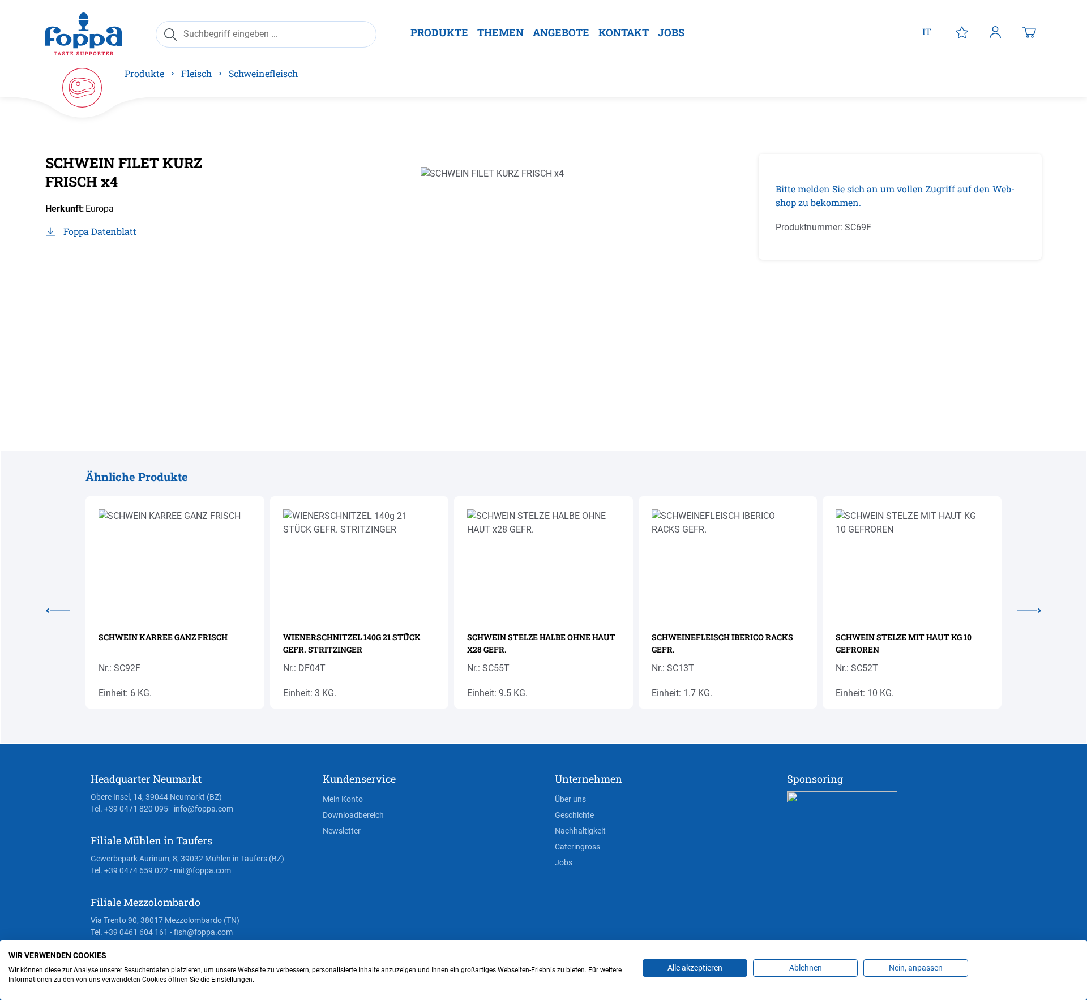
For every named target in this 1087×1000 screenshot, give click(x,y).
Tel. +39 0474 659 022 (129, 870)
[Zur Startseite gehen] (83, 33)
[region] (529, 275)
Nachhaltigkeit (580, 830)
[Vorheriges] (65, 608)
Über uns (570, 799)
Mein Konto (343, 799)
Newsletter (342, 830)
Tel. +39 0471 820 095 (129, 808)
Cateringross (577, 846)
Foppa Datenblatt (99, 231)
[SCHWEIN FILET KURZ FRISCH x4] (529, 275)
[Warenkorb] (1029, 31)
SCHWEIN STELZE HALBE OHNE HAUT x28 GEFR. (541, 643)
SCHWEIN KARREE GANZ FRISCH (163, 637)
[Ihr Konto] (995, 31)
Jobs (563, 862)
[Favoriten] (962, 31)
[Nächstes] (1021, 608)
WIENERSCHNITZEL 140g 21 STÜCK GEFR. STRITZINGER (352, 643)
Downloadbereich (353, 814)
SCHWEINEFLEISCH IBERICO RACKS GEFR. (722, 643)
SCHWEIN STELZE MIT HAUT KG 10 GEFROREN (904, 643)
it (926, 31)
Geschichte (574, 814)
